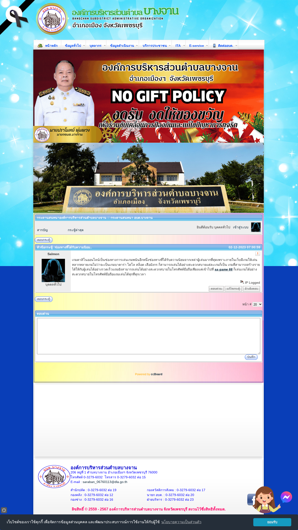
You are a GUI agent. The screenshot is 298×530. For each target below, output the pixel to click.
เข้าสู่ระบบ (240, 227)
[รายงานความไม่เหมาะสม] (257, 254)
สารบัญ (42, 230)
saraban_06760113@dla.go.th (105, 482)
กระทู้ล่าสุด (76, 230)
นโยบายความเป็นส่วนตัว (181, 522)
